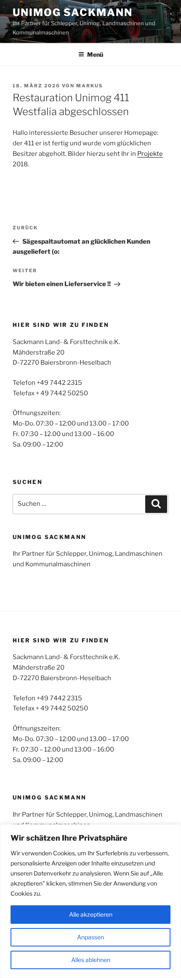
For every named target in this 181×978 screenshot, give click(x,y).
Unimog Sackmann (73, 12)
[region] (90, 901)
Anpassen (90, 937)
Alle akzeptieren (90, 914)
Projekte (150, 154)
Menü (95, 54)
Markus (89, 86)
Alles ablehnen (90, 959)
